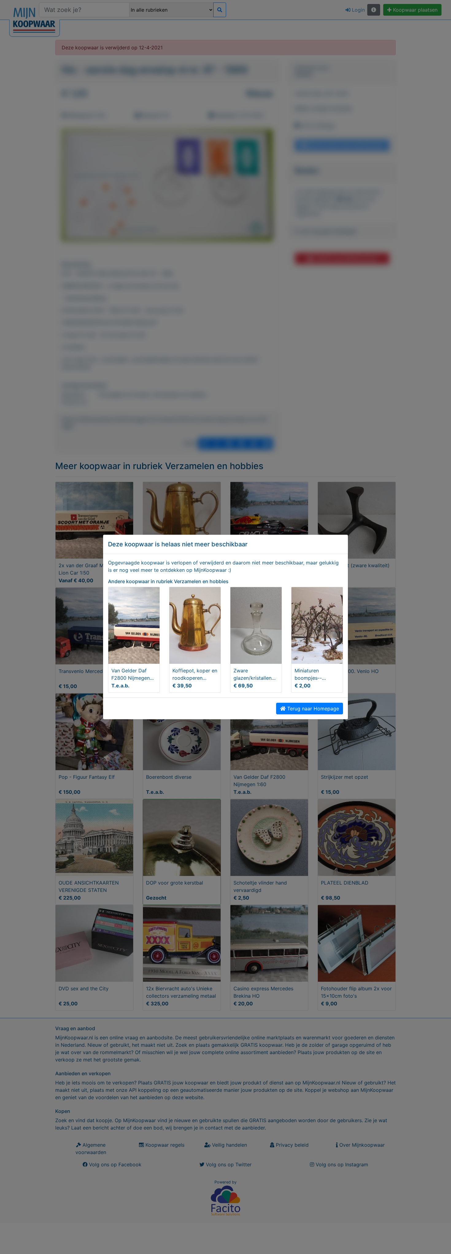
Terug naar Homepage (312, 708)
